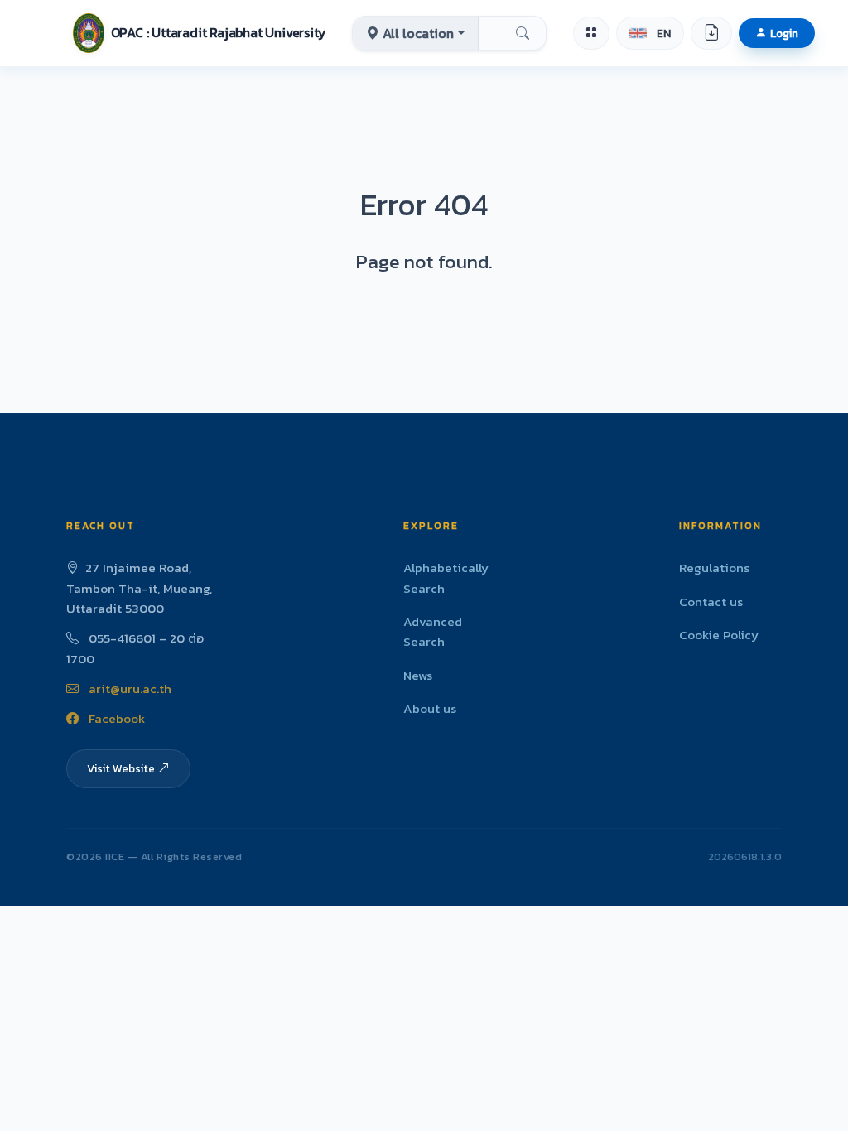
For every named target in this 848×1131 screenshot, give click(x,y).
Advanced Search (432, 631)
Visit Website (121, 768)
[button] (199, 33)
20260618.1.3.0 (745, 856)
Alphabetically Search (446, 577)
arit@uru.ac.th (128, 688)
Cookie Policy (719, 634)
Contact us (711, 601)
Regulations (714, 567)
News (417, 675)
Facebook (115, 718)
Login (784, 33)
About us (429, 708)
